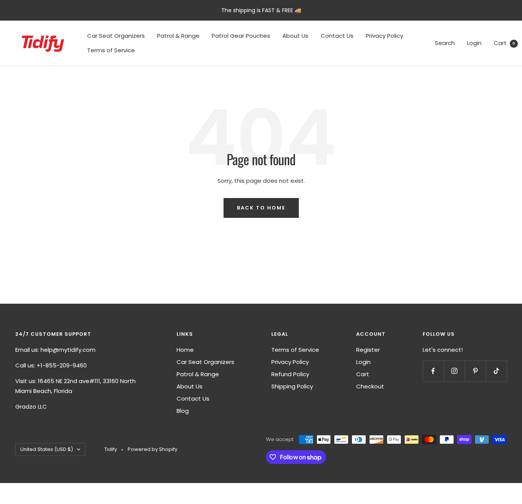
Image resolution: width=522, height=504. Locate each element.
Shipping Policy (292, 386)
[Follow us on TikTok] (496, 371)
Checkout (370, 386)
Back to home (261, 207)
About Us (295, 36)
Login (474, 43)
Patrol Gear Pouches (241, 36)
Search (445, 43)
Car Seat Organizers (116, 36)
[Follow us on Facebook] (433, 371)
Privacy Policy (384, 36)
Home (185, 350)
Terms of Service (111, 50)
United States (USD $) (46, 449)
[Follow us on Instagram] (454, 371)
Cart (504, 43)
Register (368, 350)
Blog (183, 411)
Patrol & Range (178, 36)
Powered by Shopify (152, 449)
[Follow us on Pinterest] (475, 371)
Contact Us (337, 36)
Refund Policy (290, 374)
